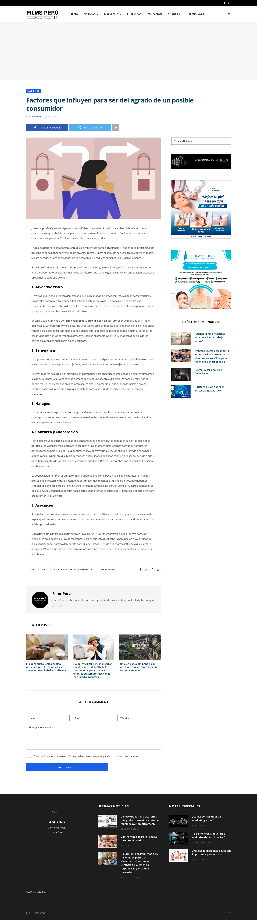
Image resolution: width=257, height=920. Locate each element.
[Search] (228, 14)
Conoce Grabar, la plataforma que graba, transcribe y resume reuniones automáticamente (140, 820)
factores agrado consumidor (73, 569)
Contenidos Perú (57, 827)
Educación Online (57, 849)
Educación (155, 14)
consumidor (38, 569)
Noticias (90, 14)
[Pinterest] (13, 256)
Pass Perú (57, 831)
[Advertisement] (128, 50)
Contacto (57, 812)
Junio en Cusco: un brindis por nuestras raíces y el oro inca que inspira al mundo (138, 667)
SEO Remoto (57, 840)
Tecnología (197, 14)
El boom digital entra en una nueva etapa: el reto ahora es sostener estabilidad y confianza (46, 667)
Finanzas (174, 14)
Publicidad (134, 14)
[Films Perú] (42, 14)
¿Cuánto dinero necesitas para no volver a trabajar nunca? (209, 337)
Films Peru (35, 116)
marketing (108, 569)
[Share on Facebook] (13, 238)
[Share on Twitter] (13, 247)
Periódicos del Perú (36, 892)
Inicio (74, 14)
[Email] (13, 264)
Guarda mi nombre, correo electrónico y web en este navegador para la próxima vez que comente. (86, 756)
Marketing (111, 14)
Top (228, 912)
